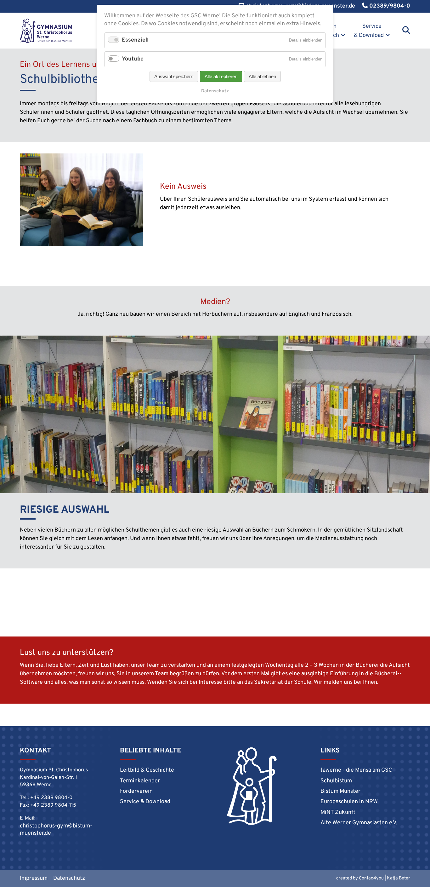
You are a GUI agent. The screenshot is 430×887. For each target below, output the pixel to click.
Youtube (133, 59)
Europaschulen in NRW (349, 801)
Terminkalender (140, 781)
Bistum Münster (340, 791)
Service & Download (369, 31)
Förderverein (136, 791)
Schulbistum (336, 781)
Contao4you (371, 878)
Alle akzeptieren (221, 76)
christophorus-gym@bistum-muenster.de (56, 829)
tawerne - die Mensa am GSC (356, 770)
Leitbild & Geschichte (147, 770)
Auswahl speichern (173, 76)
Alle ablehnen (262, 76)
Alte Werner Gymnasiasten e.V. (358, 823)
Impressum (34, 878)
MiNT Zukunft (337, 812)
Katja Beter (398, 878)
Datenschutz (69, 878)
